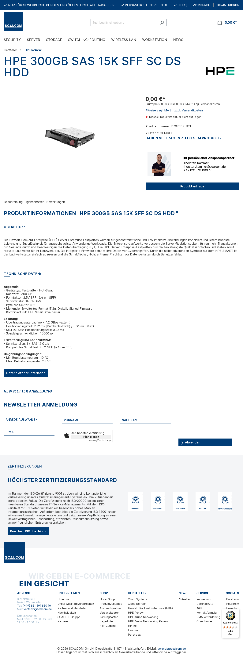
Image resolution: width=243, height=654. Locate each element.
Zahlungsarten (109, 617)
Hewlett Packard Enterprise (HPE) (150, 608)
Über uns (63, 599)
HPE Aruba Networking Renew (148, 621)
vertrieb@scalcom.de (38, 609)
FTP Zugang (108, 625)
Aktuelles (185, 599)
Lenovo (133, 630)
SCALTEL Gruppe (69, 617)
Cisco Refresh (137, 603)
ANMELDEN (201, 5)
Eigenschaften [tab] (34, 202)
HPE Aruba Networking (143, 617)
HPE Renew (136, 612)
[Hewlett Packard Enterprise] (220, 71)
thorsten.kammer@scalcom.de (204, 166)
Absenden (192, 442)
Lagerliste (106, 621)
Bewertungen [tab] (55, 202)
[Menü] (237, 611)
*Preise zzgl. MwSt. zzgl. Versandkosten (174, 110)
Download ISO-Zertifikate (28, 531)
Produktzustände (111, 603)
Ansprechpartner (111, 608)
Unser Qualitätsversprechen (76, 603)
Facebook (232, 599)
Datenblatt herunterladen (25, 373)
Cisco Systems (138, 599)
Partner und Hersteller (72, 608)
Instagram (232, 603)
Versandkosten (210, 104)
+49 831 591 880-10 (197, 170)
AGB (199, 608)
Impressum (203, 599)
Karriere (63, 621)
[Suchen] (162, 22)
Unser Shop (107, 599)
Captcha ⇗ (100, 440)
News (183, 593)
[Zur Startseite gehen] (23, 21)
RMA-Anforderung (208, 617)
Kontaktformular (206, 612)
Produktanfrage (192, 186)
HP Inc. (132, 625)
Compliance (204, 621)
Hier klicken (91, 436)
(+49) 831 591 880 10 (37, 605)
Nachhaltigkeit (67, 612)
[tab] (13, 202)
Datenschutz (204, 603)
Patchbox (134, 634)
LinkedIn (231, 608)
